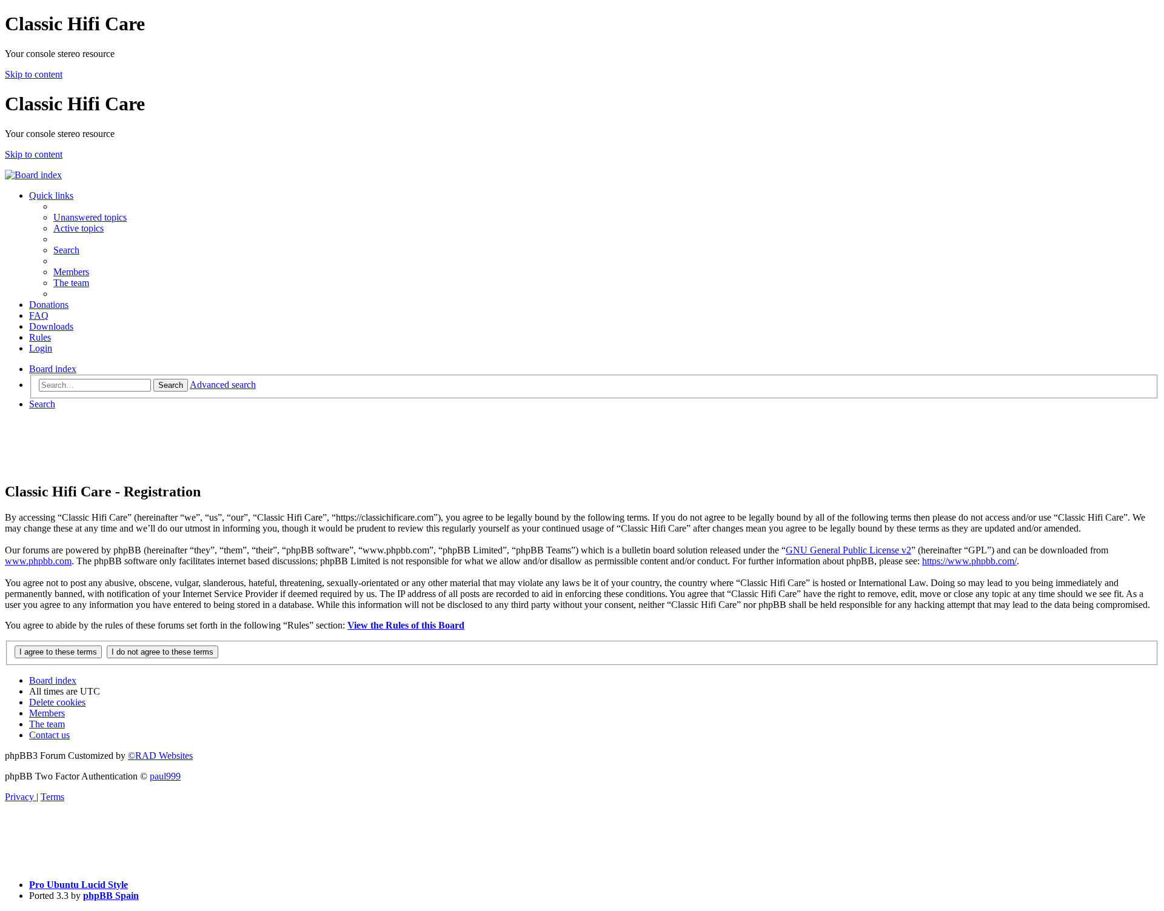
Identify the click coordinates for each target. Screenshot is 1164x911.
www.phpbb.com (38, 561)
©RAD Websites (160, 755)
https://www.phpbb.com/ (969, 561)
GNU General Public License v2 (848, 550)
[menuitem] (90, 217)
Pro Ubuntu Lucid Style (78, 884)
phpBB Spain (111, 895)
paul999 (165, 776)
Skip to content (33, 74)
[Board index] (33, 175)
